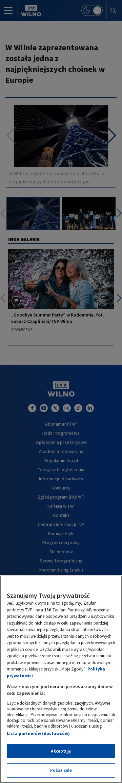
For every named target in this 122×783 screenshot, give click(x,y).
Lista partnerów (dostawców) (38, 733)
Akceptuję (61, 751)
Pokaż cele (61, 770)
